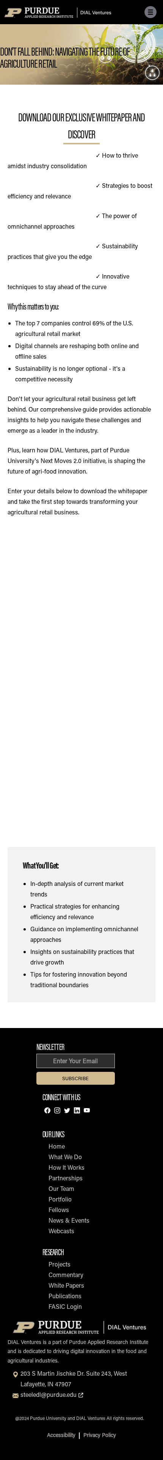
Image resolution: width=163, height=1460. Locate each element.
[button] (150, 12)
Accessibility (61, 1434)
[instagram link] (57, 1111)
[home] (58, 11)
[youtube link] (87, 1111)
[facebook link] (47, 1111)
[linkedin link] (77, 1111)
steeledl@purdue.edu (52, 1394)
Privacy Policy (99, 1434)
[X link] (67, 1111)
